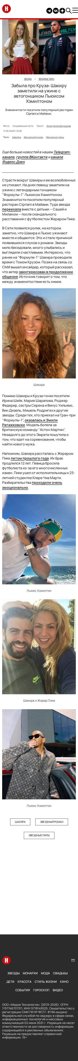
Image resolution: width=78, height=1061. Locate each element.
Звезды (13, 973)
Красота (24, 982)
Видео (58, 990)
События (22, 990)
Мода (45, 973)
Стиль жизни (46, 982)
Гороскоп (41, 990)
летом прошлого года (30, 458)
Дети (10, 982)
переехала (11, 209)
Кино (64, 982)
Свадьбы (60, 973)
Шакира (16, 137)
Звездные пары (55, 137)
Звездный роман (33, 137)
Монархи (30, 973)
